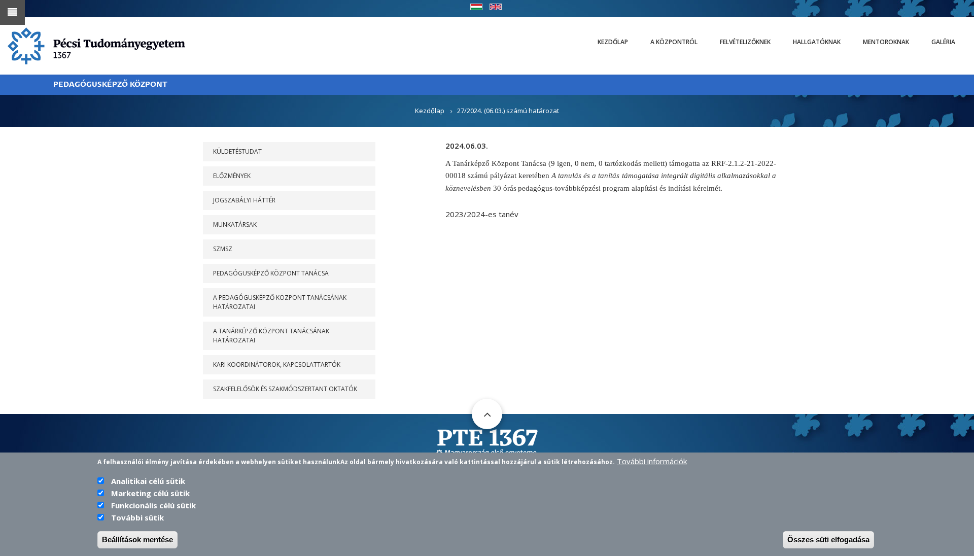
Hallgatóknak (817, 42)
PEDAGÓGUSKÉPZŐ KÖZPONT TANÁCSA (271, 273)
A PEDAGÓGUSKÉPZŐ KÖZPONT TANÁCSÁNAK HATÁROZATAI (279, 302)
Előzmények (232, 175)
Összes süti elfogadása (828, 539)
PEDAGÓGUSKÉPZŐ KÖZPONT (110, 84)
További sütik (137, 517)
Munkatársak (235, 224)
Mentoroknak (886, 42)
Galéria (943, 42)
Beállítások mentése (137, 539)
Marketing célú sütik (150, 493)
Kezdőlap (613, 42)
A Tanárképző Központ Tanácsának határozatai (271, 335)
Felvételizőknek (745, 42)
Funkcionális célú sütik (153, 505)
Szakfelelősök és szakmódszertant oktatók (285, 389)
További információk (652, 461)
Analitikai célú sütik (148, 481)
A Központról (674, 42)
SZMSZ (222, 249)
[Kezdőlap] (96, 45)
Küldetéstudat (237, 151)
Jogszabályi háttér (244, 200)
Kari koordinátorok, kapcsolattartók (276, 364)
